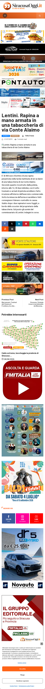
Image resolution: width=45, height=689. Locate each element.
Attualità (10, 344)
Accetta (22, 669)
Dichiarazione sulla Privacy (26, 686)
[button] (42, 644)
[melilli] (22, 430)
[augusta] (22, 70)
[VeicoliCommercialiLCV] (22, 48)
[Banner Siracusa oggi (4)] (22, 82)
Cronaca (6, 136)
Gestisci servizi (22, 663)
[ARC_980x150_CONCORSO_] (22, 25)
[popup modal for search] (39, 15)
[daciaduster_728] (22, 156)
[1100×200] (22, 59)
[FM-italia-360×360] (22, 380)
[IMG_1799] (22, 266)
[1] (22, 626)
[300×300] (22, 481)
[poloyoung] (22, 255)
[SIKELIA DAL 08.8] (22, 102)
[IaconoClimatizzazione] (22, 167)
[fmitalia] (22, 92)
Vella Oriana (29, 136)
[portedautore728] (22, 242)
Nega (22, 675)
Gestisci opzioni (22, 681)
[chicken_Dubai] (22, 36)
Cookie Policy (14, 686)
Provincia (15, 136)
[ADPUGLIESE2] (22, 289)
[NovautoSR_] (22, 559)
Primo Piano (20, 344)
